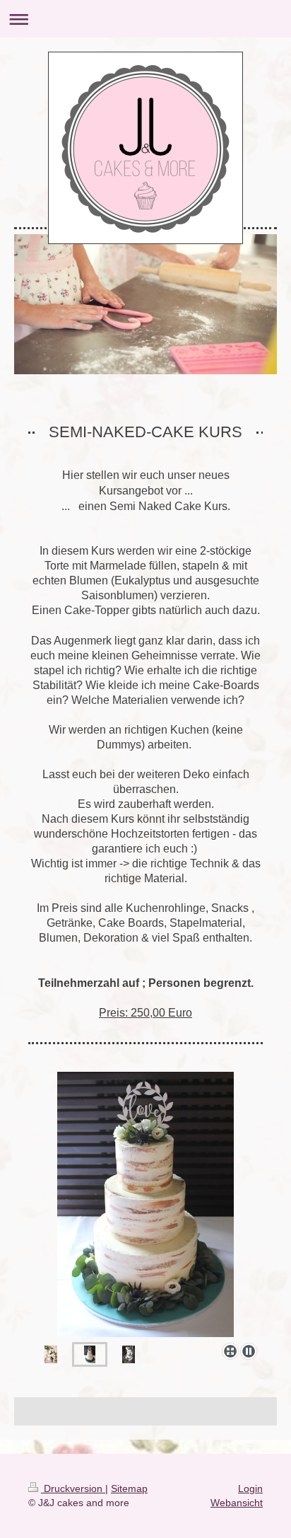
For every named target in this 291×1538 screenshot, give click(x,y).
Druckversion (73, 1488)
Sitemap (129, 1488)
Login (250, 1488)
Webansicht (236, 1502)
